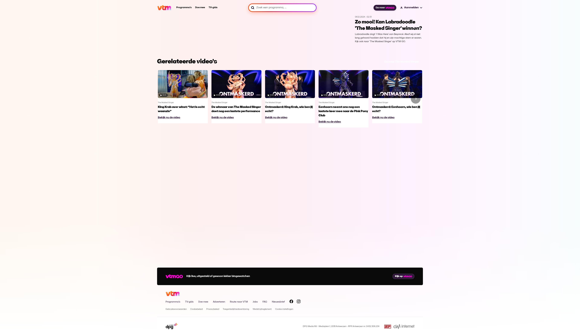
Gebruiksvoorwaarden (176, 309)
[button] (411, 8)
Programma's (184, 7)
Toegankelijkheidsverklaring (236, 309)
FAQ (265, 302)
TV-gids (213, 7)
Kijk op (399, 276)
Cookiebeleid (196, 309)
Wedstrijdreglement (262, 309)
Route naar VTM (239, 302)
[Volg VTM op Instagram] (298, 302)
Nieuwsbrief (278, 302)
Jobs (255, 302)
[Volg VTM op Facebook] (291, 302)
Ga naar (380, 7)
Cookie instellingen (284, 309)
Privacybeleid (212, 309)
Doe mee (200, 7)
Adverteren (219, 302)
